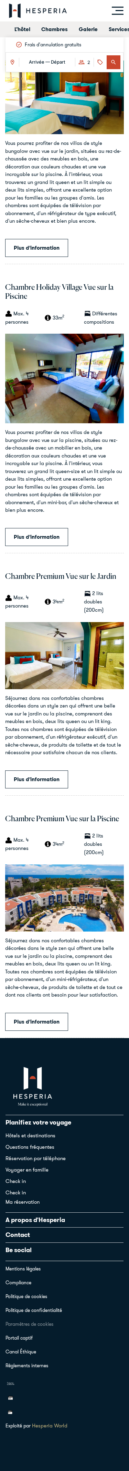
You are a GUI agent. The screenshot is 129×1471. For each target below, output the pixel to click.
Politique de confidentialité (34, 1310)
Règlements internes (27, 1365)
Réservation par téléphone (36, 1158)
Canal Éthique (21, 1352)
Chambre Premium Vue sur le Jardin (60, 577)
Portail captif (19, 1338)
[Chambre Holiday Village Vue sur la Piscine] (64, 377)
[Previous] (11, 44)
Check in (16, 1181)
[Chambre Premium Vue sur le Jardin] (64, 654)
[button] (113, 62)
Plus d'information (37, 247)
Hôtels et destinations (30, 1135)
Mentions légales (23, 1269)
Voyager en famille (27, 1169)
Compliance (18, 1282)
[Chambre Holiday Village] (64, 96)
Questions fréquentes (30, 1147)
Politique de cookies (26, 1296)
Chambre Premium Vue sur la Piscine (62, 819)
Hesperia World (49, 1425)
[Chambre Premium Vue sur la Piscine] (64, 897)
